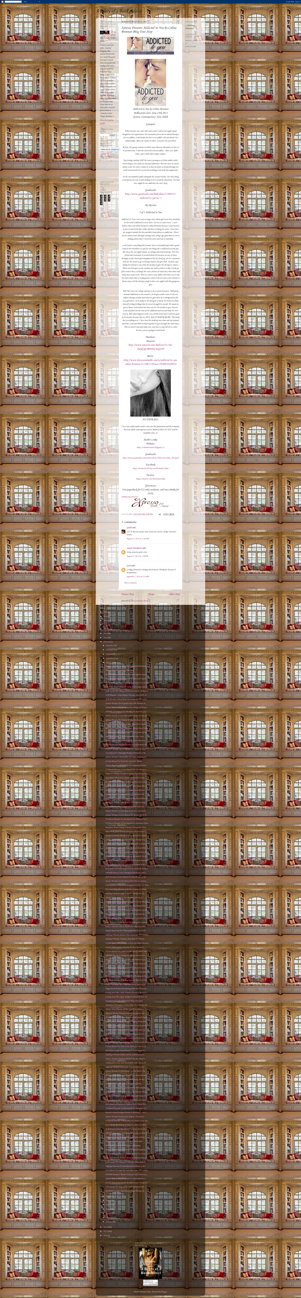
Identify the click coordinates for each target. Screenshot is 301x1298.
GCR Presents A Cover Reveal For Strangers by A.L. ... (125, 1034)
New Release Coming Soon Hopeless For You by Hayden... (127, 902)
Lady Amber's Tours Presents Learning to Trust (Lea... (125, 1038)
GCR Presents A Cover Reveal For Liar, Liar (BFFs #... (126, 695)
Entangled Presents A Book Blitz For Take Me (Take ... (126, 802)
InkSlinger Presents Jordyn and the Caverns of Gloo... (125, 1055)
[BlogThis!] (166, 514)
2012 (105, 1227)
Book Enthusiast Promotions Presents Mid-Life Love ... (126, 782)
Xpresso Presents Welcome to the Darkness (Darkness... (126, 1150)
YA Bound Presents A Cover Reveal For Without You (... (126, 819)
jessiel (129, 566)
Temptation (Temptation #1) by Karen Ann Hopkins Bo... (127, 1005)
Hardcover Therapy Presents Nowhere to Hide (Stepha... (126, 1088)
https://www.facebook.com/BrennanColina (150, 468)
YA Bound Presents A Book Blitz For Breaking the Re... (126, 976)
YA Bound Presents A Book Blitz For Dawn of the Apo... (127, 1121)
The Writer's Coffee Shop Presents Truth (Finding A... (125, 1191)
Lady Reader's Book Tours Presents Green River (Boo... (126, 786)
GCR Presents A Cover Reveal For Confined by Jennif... (126, 968)
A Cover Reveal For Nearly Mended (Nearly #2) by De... (126, 1183)
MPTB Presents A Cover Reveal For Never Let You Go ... (127, 716)
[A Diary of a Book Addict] (150, 1278)
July (108, 1196)
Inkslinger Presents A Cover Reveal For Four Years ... (125, 736)
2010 (105, 1236)
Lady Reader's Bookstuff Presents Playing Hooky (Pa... (126, 1021)
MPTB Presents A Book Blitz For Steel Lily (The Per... (126, 918)
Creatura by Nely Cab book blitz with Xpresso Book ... (125, 1137)
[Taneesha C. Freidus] (186, 43)
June (108, 1200)
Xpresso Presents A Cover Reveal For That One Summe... (126, 881)
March (108, 1213)
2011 (105, 1231)
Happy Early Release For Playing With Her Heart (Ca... (126, 989)
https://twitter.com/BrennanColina (150, 479)
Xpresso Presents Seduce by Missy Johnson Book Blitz (125, 848)
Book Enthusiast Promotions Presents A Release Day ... (126, 674)
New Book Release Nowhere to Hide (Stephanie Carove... (126, 910)
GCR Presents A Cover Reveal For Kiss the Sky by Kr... (126, 877)
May (108, 1205)
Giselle (129, 528)
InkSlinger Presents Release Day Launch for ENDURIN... (127, 935)
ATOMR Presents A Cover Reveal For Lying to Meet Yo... (127, 1133)
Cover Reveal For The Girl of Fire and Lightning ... (124, 1084)
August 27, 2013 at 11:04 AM (138, 539)
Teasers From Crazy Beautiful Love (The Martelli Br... (125, 906)
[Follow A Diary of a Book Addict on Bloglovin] (110, 150)
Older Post (174, 594)
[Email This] (164, 514)
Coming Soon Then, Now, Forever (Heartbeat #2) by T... (126, 993)
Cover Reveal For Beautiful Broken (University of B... (125, 753)
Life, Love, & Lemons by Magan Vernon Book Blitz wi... (127, 798)
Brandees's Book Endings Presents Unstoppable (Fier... (126, 827)
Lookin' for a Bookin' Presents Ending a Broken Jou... (125, 840)
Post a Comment (130, 583)
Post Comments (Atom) (139, 601)
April (108, 1209)
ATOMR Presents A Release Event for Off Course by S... (126, 1174)
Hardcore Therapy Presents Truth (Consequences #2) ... (125, 1013)
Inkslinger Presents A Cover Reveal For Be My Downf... (126, 1158)
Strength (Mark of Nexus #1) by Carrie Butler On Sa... (125, 960)
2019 (105, 616)
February (109, 1218)
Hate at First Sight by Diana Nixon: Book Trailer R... (125, 914)
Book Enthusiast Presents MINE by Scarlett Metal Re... (126, 745)
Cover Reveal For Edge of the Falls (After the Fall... (125, 1187)
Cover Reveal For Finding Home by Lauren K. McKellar (126, 691)
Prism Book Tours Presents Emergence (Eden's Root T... (126, 831)
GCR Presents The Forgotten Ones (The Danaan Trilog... (126, 1092)
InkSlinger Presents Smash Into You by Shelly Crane (124, 1067)
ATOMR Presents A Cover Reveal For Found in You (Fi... (127, 749)
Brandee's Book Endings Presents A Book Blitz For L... (126, 1112)
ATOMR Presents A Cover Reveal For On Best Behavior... (127, 860)
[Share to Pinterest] (173, 514)
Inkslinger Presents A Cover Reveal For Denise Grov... (125, 1166)
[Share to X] (169, 514)
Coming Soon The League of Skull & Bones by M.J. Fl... (126, 997)
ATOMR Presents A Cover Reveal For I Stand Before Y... (127, 1075)
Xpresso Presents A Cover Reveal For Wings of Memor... (126, 707)
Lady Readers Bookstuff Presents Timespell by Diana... (126, 844)
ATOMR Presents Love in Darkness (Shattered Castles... (126, 873)
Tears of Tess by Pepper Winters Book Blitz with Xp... (125, 1030)
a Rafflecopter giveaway (129, 497)
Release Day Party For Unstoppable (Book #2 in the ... (126, 931)
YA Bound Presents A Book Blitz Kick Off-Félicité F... (126, 1096)
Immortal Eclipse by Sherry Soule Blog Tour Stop (123, 1001)
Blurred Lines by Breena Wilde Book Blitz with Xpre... (126, 1100)
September (110, 658)
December (109, 646)
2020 (105, 612)
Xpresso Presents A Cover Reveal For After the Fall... (125, 794)
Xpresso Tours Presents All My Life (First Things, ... (124, 1009)
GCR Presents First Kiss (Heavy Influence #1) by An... (126, 1129)
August (109, 663)
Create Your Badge (190, 46)
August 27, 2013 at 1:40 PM (137, 556)
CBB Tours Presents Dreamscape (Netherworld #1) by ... (126, 856)
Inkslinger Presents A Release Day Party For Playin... (125, 939)
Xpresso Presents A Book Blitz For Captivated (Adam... (126, 765)
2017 (105, 625)
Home (151, 594)
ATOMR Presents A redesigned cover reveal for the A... (125, 955)
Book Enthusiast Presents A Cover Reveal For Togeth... (126, 724)
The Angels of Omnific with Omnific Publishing (122, 1145)
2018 (105, 621)
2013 (105, 642)
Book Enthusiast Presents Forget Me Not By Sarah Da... (126, 1042)
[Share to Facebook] (171, 514)
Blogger (164, 1292)
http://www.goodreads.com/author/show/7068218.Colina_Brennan (151, 458)
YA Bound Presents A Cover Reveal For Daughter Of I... (126, 1108)
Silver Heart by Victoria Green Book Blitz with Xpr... (125, 807)
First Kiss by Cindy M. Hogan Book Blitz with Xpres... (126, 679)
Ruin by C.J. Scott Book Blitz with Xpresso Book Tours (126, 728)
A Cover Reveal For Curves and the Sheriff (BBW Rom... (127, 951)
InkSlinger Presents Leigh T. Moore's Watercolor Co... (125, 893)
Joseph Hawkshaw (134, 548)
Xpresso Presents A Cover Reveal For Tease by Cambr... (126, 811)
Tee (114, 32)
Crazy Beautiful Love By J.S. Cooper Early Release (124, 790)
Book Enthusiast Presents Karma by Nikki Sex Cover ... (126, 926)
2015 (105, 633)
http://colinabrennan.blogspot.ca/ (150, 447)
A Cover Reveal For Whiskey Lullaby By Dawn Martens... (127, 943)
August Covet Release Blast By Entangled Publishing (125, 666)
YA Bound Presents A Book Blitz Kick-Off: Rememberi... (126, 972)
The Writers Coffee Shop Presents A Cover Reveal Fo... (126, 1050)
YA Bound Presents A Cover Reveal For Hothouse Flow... (127, 823)
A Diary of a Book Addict (118, 11)
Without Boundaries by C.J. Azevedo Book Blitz (124, 1141)
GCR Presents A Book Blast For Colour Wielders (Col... (126, 699)
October (109, 654)
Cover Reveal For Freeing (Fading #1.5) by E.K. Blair (125, 1125)
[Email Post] (159, 514)
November (110, 650)
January (109, 1222)
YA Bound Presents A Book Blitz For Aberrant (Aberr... (126, 732)
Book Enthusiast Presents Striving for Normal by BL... (126, 865)
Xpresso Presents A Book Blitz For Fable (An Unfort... (126, 757)
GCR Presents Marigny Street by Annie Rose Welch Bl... (126, 852)
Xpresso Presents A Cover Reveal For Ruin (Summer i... (125, 1179)
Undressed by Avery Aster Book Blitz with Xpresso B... (126, 1063)
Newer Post (127, 594)
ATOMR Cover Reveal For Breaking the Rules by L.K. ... (126, 712)
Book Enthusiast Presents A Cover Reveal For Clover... (126, 1154)
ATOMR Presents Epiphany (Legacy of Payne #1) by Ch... (127, 683)
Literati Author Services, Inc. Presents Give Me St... (124, 898)
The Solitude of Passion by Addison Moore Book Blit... (126, 1104)
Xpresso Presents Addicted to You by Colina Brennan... (125, 741)
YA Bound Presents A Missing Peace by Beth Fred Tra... (126, 980)
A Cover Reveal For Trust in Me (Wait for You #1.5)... (126, 1046)
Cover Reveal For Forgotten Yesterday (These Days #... (126, 1162)
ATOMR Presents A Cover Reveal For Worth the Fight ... (126, 1017)
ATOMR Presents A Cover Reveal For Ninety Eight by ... (126, 1026)
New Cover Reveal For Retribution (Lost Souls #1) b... (126, 984)
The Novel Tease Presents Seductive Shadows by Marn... (126, 889)
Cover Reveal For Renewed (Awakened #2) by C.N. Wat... (127, 885)
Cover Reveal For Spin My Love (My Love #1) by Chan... (127, 1170)
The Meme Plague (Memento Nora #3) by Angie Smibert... (127, 687)
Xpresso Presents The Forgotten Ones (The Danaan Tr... (126, 703)
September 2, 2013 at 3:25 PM (138, 577)
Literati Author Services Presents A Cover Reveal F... (125, 947)
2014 (105, 638)
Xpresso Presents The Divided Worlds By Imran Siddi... (126, 720)
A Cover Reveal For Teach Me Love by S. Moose (123, 761)
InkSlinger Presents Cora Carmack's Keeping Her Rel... (125, 1079)
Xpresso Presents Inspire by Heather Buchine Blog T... (125, 1059)
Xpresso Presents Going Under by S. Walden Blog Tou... (126, 964)
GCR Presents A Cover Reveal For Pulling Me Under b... (126, 922)
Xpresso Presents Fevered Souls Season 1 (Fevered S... (125, 1117)
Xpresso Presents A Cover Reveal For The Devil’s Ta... (125, 1071)
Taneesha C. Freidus (191, 40)
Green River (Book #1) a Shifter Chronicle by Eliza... (125, 778)
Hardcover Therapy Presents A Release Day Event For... (126, 774)
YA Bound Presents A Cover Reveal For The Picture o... (126, 770)
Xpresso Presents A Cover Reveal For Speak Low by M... (126, 815)
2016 (105, 629)
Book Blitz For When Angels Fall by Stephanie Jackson (126, 869)
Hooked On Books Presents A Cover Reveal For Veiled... (126, 836)
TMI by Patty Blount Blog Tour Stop (119, 670)
